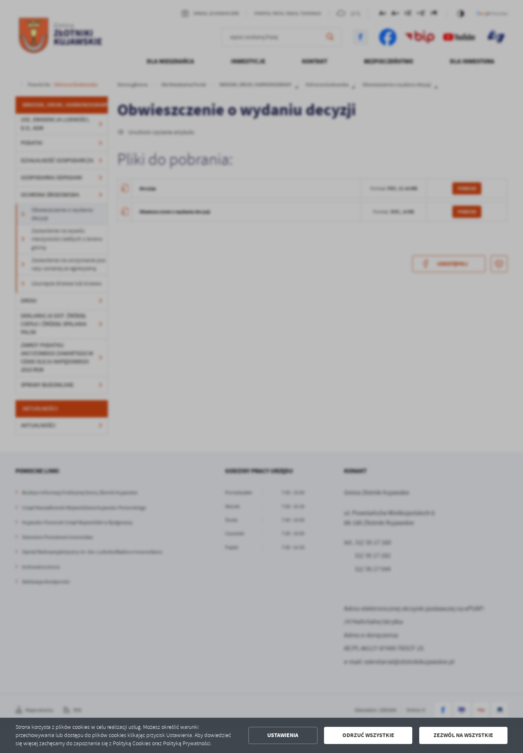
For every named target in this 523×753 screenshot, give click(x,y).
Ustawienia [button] (282, 735)
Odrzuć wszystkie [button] (368, 735)
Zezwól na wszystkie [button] (463, 735)
